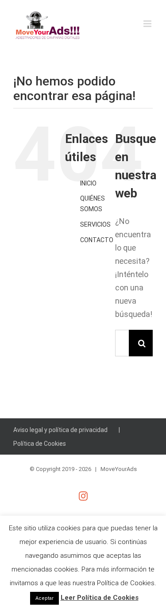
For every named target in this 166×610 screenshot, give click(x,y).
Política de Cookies (39, 443)
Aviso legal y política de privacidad (60, 429)
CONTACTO (96, 239)
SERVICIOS (95, 224)
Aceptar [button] (44, 598)
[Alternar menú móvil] (148, 23)
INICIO (88, 183)
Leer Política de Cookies (100, 598)
